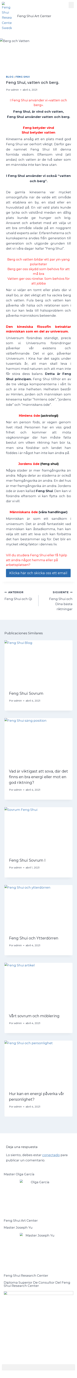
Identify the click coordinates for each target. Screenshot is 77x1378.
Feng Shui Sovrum (26, 693)
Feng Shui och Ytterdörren (33, 938)
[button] (71, 5)
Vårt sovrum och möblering (34, 1016)
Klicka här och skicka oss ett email (38, 573)
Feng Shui (23, 76)
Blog (9, 76)
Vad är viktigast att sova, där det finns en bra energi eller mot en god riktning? (38, 777)
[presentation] (38, 663)
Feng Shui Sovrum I (27, 860)
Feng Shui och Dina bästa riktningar (61, 601)
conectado (51, 1155)
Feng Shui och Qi (18, 596)
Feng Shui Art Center (34, 16)
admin (15, 89)
